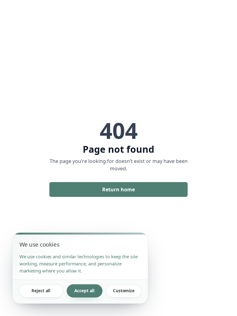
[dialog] (80, 268)
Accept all (84, 290)
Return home (118, 189)
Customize (124, 290)
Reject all (40, 290)
